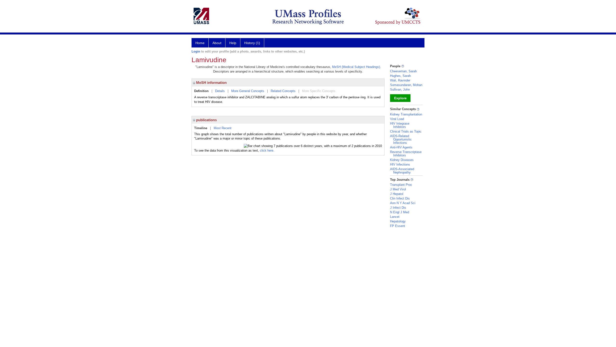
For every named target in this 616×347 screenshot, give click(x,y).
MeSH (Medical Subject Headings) (356, 67)
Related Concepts (283, 91)
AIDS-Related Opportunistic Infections (401, 139)
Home (200, 43)
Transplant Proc (401, 185)
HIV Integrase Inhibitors (399, 125)
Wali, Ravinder (400, 80)
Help (232, 43)
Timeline (200, 128)
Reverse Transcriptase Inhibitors (406, 153)
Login (196, 51)
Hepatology (398, 221)
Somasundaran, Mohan (406, 85)
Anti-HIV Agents (401, 147)
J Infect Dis (398, 207)
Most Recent (222, 128)
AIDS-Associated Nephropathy (402, 170)
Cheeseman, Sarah (403, 71)
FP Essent (397, 226)
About (216, 43)
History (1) (252, 43)
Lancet (394, 217)
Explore (400, 98)
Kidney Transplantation (406, 114)
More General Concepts (247, 91)
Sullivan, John (400, 89)
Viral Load (397, 119)
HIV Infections (400, 164)
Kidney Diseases (402, 160)
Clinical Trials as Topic (406, 131)
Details (220, 91)
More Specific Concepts (318, 91)
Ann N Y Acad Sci (402, 203)
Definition (201, 91)
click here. (267, 150)
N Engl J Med (399, 212)
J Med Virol (398, 189)
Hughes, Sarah (400, 76)
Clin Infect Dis (400, 198)
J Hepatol (396, 194)
